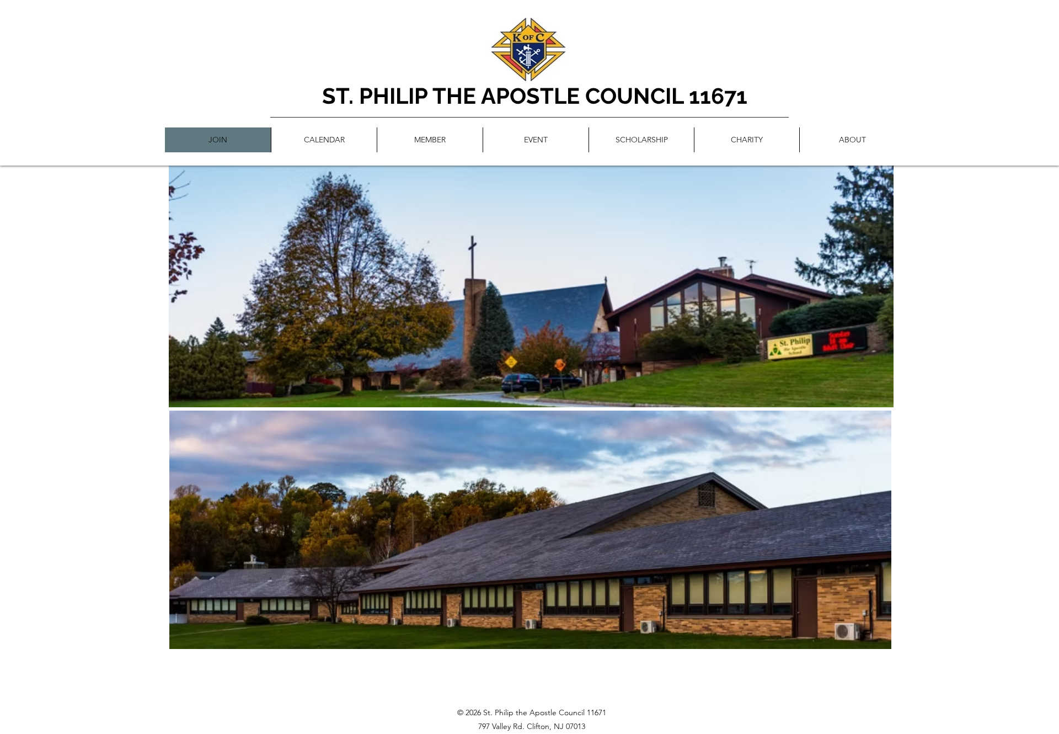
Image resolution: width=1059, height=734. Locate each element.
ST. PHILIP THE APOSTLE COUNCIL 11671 (534, 96)
